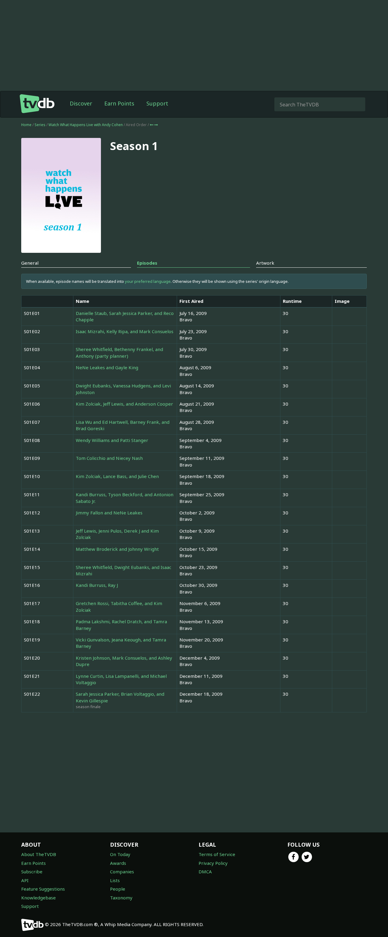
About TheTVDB (38, 854)
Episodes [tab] (147, 263)
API (24, 880)
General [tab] (29, 263)
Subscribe (31, 871)
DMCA (205, 871)
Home (26, 124)
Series (40, 124)
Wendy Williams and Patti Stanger (112, 440)
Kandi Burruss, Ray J (97, 585)
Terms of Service (217, 854)
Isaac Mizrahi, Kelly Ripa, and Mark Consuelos (124, 331)
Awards (118, 863)
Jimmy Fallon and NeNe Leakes (109, 513)
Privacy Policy (213, 863)
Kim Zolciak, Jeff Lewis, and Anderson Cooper (124, 404)
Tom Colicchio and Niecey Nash (109, 458)
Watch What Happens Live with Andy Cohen (86, 124)
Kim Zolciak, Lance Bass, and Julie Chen (117, 476)
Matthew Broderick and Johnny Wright (117, 549)
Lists (115, 880)
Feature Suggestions (43, 889)
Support (157, 103)
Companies (122, 871)
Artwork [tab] (265, 263)
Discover (81, 103)
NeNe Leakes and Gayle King (107, 367)
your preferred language (148, 281)
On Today (120, 854)
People (117, 889)
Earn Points (119, 103)
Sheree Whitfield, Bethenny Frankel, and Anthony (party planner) (119, 352)
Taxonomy (121, 898)
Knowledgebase (38, 898)
